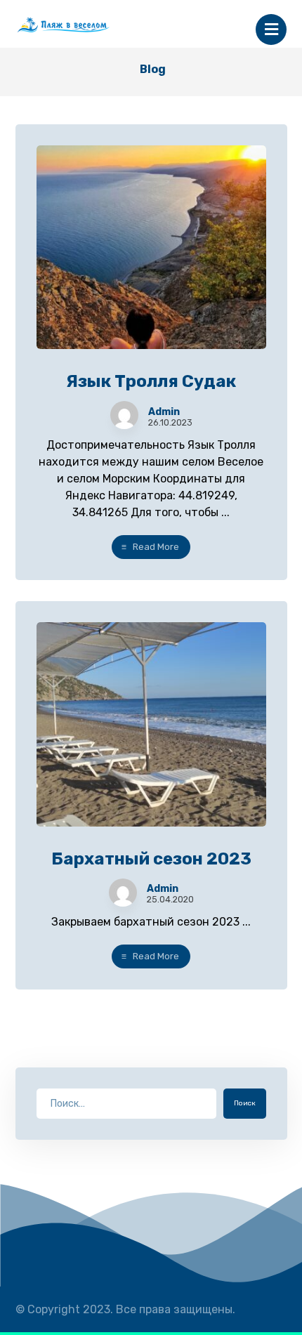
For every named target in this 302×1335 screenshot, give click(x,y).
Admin (164, 412)
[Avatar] (124, 415)
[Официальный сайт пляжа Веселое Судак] (82, 25)
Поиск (245, 1103)
